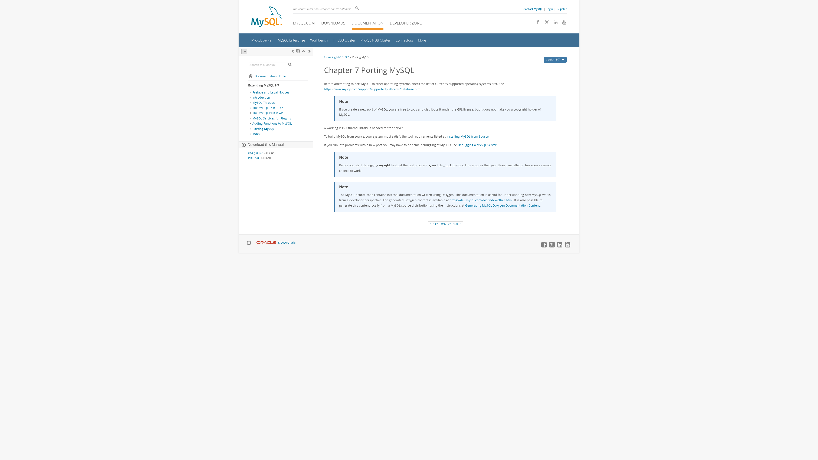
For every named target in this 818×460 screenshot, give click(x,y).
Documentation (367, 23)
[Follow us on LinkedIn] (554, 23)
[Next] (309, 51)
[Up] (303, 51)
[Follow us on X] (545, 23)
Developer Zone (406, 23)
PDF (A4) (253, 158)
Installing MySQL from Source (467, 136)
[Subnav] (250, 113)
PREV (435, 223)
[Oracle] (266, 242)
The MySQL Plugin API (268, 113)
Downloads (333, 23)
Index (256, 134)
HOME (443, 223)
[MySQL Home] (266, 17)
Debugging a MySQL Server (477, 145)
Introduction (261, 97)
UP (449, 223)
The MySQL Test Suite (267, 108)
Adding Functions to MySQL (272, 123)
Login (549, 9)
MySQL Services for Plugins (271, 118)
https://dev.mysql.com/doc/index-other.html (481, 200)
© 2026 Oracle (286, 242)
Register (562, 9)
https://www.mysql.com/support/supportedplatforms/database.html (372, 89)
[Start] (298, 51)
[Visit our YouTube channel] (563, 23)
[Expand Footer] (249, 243)
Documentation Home (270, 76)
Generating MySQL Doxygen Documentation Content (502, 205)
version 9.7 (553, 59)
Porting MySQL (263, 129)
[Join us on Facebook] (536, 23)
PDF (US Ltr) (255, 153)
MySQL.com (304, 23)
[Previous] (292, 51)
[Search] (290, 64)
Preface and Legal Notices (270, 92)
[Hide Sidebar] (244, 51)
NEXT (456, 223)
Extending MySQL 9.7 (336, 57)
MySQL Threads (263, 103)
